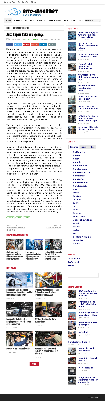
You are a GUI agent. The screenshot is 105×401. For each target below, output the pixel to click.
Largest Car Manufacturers (82, 220)
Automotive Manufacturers (57, 21)
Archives (84, 147)
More (34, 364)
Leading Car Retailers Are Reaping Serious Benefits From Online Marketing (18, 321)
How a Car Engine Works (85, 368)
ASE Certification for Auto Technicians (45, 320)
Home (9, 21)
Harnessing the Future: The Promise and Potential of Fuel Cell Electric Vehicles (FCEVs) (19, 292)
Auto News (76, 155)
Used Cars (76, 244)
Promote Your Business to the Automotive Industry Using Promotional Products (47, 292)
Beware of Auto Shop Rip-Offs (18, 348)
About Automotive (20, 21)
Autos (73, 21)
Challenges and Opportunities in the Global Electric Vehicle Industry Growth (14, 255)
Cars (74, 206)
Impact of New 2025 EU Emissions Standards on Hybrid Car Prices (88, 45)
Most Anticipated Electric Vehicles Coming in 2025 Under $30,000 (88, 77)
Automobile (77, 162)
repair (19, 217)
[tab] (73, 147)
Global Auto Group (79, 217)
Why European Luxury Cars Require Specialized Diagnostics (86, 88)
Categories (74, 147)
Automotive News (79, 176)
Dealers (75, 210)
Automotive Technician (80, 183)
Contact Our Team (9, 2)
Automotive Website (80, 186)
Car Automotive (84, 21)
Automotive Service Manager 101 (79, 342)
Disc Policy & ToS (23, 2)
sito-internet (96, 397)
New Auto (76, 230)
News (74, 234)
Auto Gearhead (83, 332)
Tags (92, 147)
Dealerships (77, 213)
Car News (76, 203)
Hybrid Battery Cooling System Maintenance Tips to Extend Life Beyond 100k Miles (88, 35)
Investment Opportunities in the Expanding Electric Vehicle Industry (33, 255)
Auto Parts (76, 159)
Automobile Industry (21, 28)
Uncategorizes (78, 240)
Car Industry (77, 200)
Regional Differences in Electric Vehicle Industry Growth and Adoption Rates (53, 255)
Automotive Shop (78, 179)
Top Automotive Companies (82, 237)
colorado (11, 217)
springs (27, 217)
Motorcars (76, 227)
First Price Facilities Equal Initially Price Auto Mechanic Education (46, 351)
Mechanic (76, 223)
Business (76, 193)
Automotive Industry (37, 21)
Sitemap (33, 2)
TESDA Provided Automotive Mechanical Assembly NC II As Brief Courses (87, 293)
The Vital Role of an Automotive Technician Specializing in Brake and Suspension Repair (88, 118)
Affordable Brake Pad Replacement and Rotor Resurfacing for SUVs (86, 66)
